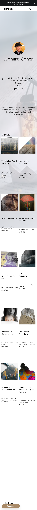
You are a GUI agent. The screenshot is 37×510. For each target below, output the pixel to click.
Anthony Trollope (8, 172)
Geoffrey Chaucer (26, 343)
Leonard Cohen (5, 174)
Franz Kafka (24, 400)
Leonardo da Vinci (8, 398)
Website (19, 83)
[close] (34, 3)
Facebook (19, 89)
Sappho (5, 227)
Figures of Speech (6, 228)
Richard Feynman (25, 172)
